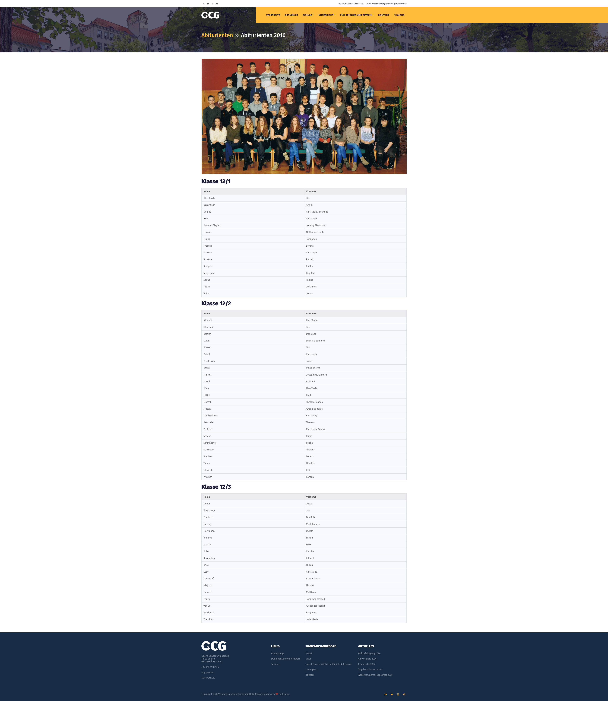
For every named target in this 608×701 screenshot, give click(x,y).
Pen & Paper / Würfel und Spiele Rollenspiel (329, 664)
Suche (400, 15)
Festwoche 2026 (366, 664)
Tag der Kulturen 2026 (370, 669)
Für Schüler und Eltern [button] (355, 15)
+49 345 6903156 (350, 4)
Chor (308, 658)
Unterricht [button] (325, 15)
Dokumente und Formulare (285, 658)
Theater (310, 674)
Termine (275, 664)
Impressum (207, 672)
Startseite (273, 15)
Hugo (286, 694)
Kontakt (383, 15)
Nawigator (311, 669)
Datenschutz (208, 677)
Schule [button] (307, 15)
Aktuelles (291, 15)
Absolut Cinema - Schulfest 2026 (375, 674)
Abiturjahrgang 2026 (369, 653)
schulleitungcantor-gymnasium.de (387, 4)
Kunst (309, 653)
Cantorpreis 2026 (367, 658)
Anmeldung (277, 653)
